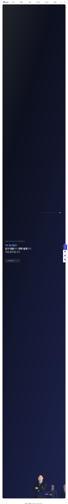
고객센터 (54, 2)
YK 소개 (13, 2)
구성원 (30, 2)
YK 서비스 (46, 2)
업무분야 (21, 2)
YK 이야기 (38, 2)
